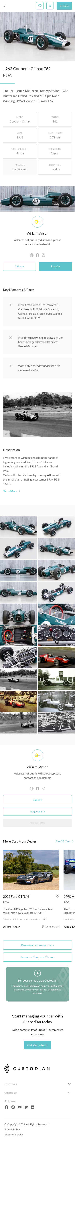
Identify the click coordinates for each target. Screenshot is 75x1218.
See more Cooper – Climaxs (38, 957)
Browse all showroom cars (37, 945)
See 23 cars (63, 841)
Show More (10, 491)
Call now (19, 266)
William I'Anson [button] (37, 233)
